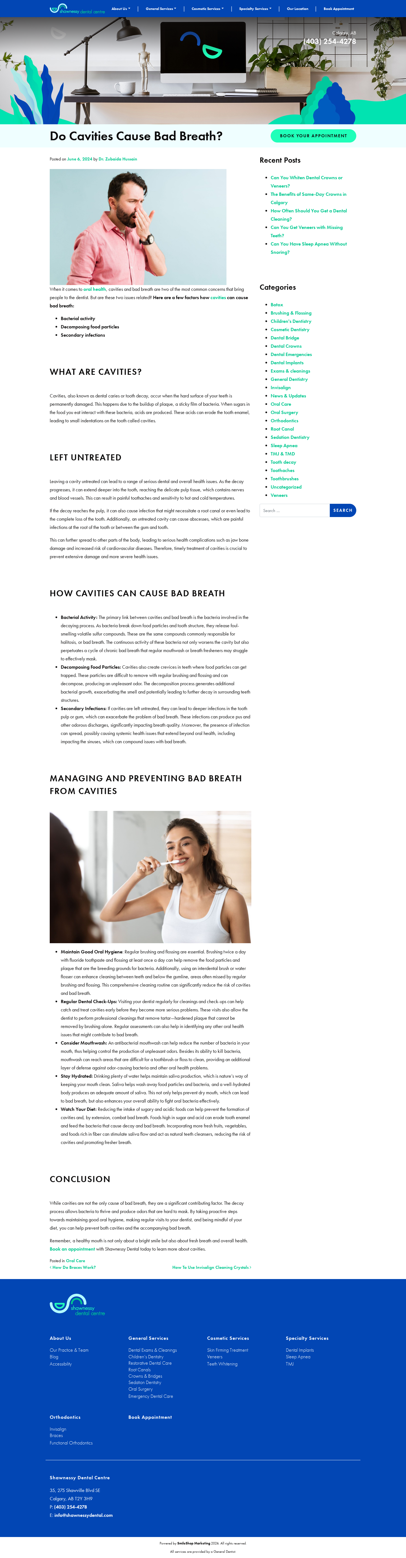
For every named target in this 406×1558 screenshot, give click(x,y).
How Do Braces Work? (73, 1267)
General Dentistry (289, 379)
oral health (94, 289)
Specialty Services (253, 8)
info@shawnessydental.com (83, 1515)
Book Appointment (339, 8)
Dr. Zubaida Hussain (117, 159)
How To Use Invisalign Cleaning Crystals (211, 1267)
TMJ (290, 1364)
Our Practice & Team (69, 1350)
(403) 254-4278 (329, 41)
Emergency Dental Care (150, 1396)
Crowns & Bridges (145, 1376)
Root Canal (282, 429)
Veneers (279, 495)
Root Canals (139, 1369)
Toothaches (282, 470)
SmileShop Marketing (193, 1543)
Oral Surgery (284, 412)
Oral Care (75, 1261)
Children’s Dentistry (146, 1356)
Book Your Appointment (313, 136)
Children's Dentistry (291, 321)
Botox (277, 304)
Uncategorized (286, 487)
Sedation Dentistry (290, 437)
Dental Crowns (286, 346)
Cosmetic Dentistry (290, 329)
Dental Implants (287, 362)
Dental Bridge (285, 337)
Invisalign (281, 387)
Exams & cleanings (290, 371)
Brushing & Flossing (291, 313)
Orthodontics (284, 420)
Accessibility (61, 1364)
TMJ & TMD (283, 453)
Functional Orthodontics (71, 1443)
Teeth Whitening (222, 1364)
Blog (54, 1356)
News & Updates (288, 395)
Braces (56, 1435)
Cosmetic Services (206, 8)
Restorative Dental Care (150, 1363)
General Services (159, 8)
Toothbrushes (285, 478)
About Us (119, 8)
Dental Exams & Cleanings (152, 1350)
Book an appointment (72, 1249)
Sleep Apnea (284, 445)
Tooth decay (283, 462)
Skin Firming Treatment (227, 1350)
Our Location (297, 8)
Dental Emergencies (291, 354)
